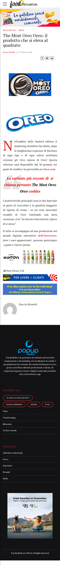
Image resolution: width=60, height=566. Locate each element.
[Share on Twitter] (47, 58)
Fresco (5, 459)
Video (5, 411)
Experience (7, 465)
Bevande (6, 472)
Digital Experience (14, 404)
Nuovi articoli (9, 30)
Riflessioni (7, 424)
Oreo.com (49, 169)
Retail (5, 478)
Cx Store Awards (10, 430)
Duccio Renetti (9, 52)
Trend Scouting (9, 418)
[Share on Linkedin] (52, 58)
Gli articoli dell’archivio (17, 398)
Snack (21, 30)
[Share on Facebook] (42, 58)
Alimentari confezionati (13, 453)
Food (47, 404)
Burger (34, 404)
